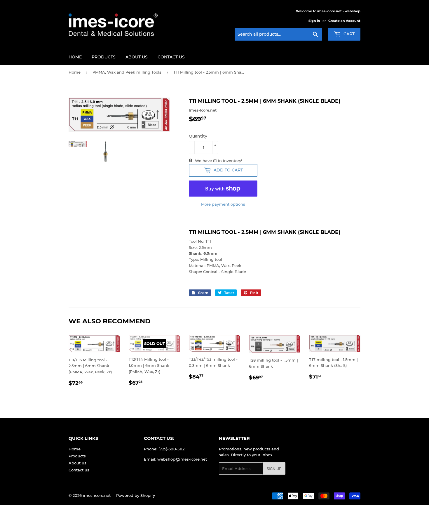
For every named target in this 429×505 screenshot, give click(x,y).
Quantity (198, 136)
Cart (348, 34)
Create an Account (344, 21)
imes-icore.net (97, 495)
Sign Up (274, 468)
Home (75, 57)
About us (136, 57)
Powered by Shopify (135, 495)
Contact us (171, 57)
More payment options (223, 204)
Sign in (314, 21)
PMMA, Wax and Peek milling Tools (127, 72)
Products (104, 57)
